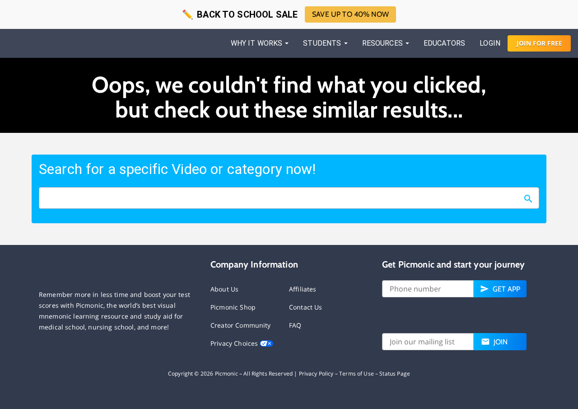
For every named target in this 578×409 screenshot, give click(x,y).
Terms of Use (356, 373)
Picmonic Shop (233, 307)
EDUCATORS (444, 43)
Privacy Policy (316, 373)
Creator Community (240, 325)
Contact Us (305, 307)
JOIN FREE (539, 43)
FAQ (295, 325)
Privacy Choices (235, 343)
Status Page (394, 373)
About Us (224, 289)
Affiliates (303, 289)
